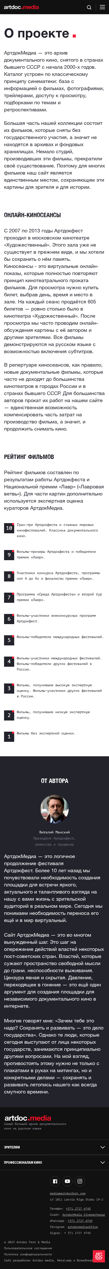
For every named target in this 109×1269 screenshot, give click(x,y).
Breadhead (85, 1260)
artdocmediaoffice (83, 1227)
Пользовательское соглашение (28, 1248)
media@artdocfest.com (67, 1193)
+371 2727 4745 (78, 1208)
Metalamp (64, 1260)
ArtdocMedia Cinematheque (83, 1214)
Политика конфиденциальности (28, 1254)
